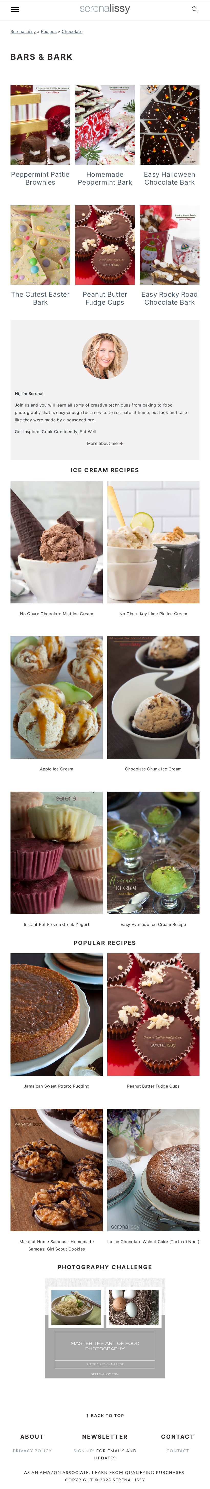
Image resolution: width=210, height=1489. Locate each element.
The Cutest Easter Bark (40, 298)
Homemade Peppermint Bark (105, 178)
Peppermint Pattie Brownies (40, 178)
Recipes (49, 31)
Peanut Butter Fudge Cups (105, 298)
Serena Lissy (23, 31)
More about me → (105, 443)
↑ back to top (105, 1416)
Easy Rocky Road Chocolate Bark (169, 298)
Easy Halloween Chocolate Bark (169, 178)
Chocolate (72, 31)
